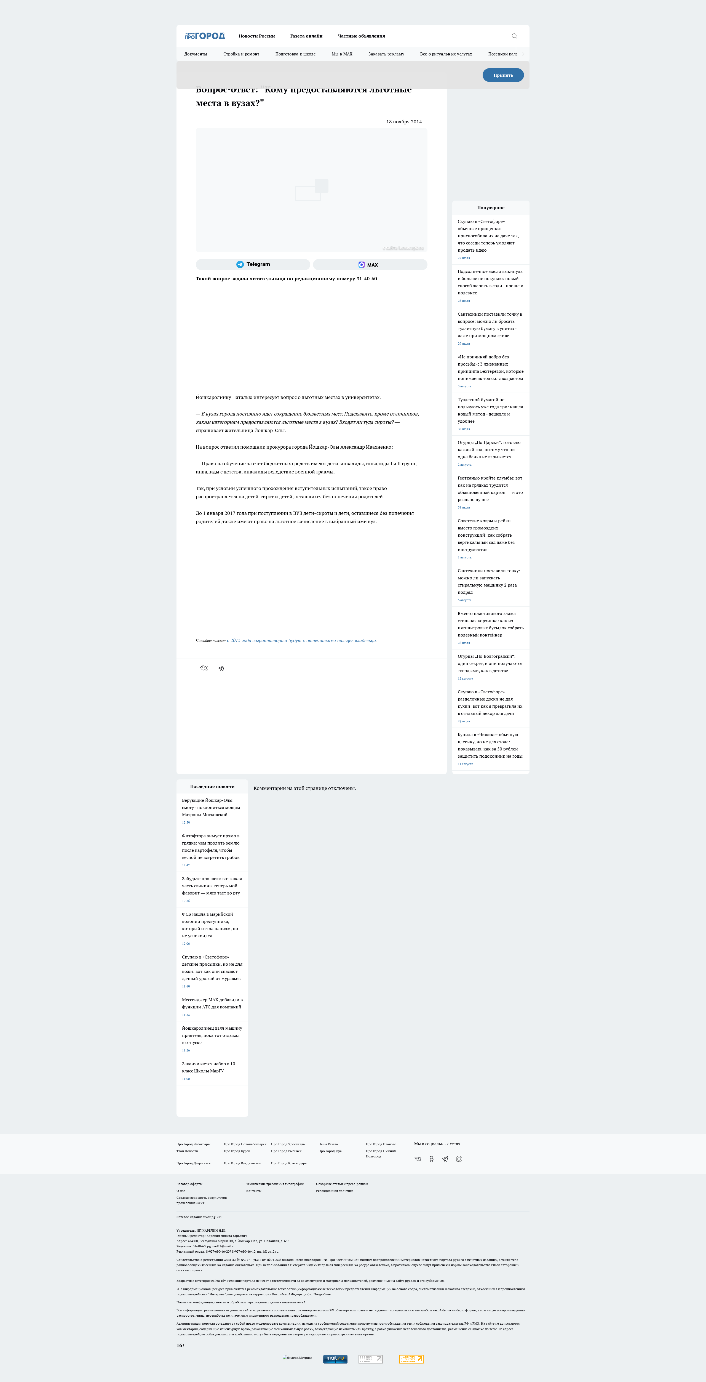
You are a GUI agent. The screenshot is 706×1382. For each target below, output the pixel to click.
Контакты (253, 1191)
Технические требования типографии (275, 1184)
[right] (523, 54)
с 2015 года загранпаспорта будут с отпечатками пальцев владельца (301, 640)
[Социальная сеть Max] (370, 264)
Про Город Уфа (330, 1151)
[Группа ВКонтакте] (418, 1158)
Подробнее (322, 1294)
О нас (180, 1191)
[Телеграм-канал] (253, 264)
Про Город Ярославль (288, 1144)
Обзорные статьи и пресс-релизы (342, 1184)
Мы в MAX (342, 54)
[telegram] (223, 668)
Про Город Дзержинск (193, 1163)
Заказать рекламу (386, 54)
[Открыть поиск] (514, 35)
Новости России (257, 36)
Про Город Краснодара (289, 1163)
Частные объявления (361, 36)
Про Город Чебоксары (193, 1144)
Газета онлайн (306, 36)
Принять (503, 75)
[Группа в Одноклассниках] (431, 1158)
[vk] (204, 668)
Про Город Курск (237, 1151)
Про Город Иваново (381, 1144)
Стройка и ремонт (241, 54)
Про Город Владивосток (242, 1163)
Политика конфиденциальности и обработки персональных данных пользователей (240, 1302)
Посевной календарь (509, 54)
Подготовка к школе (296, 54)
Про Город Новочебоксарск (245, 1144)
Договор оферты (189, 1184)
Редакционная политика (334, 1191)
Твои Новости (187, 1151)
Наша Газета (328, 1144)
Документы (195, 54)
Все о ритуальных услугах (446, 54)
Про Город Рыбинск (286, 1151)
